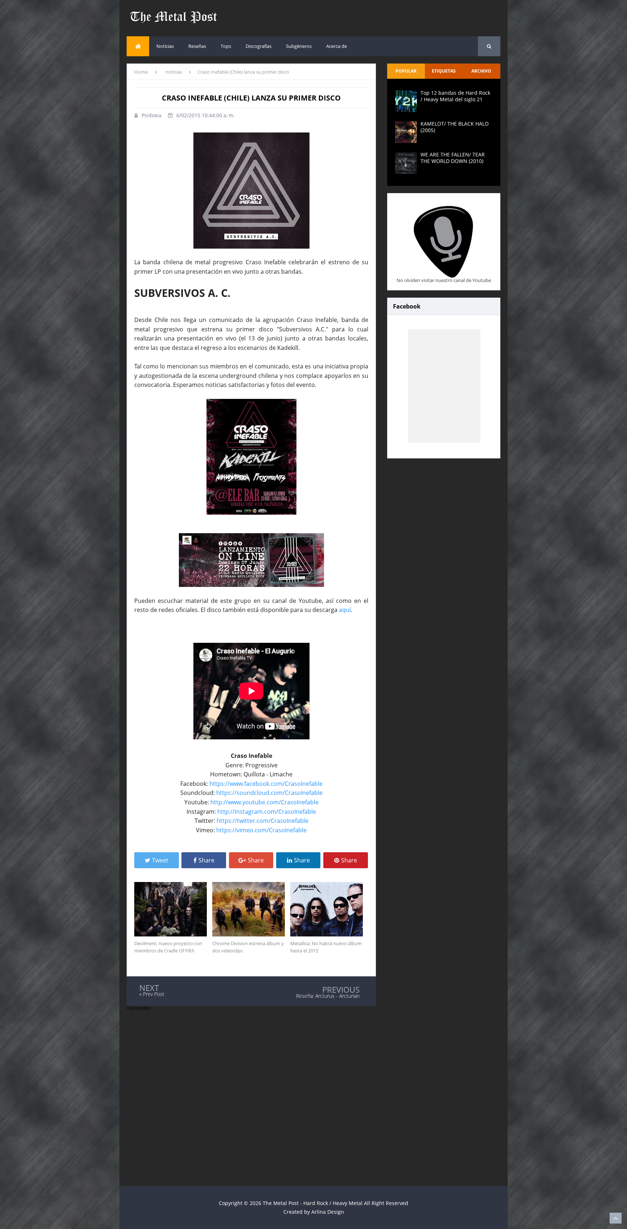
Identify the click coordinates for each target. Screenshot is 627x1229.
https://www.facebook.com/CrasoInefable (266, 784)
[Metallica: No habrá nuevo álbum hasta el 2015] (329, 909)
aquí (345, 610)
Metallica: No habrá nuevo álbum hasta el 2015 (326, 947)
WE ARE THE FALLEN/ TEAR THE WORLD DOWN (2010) (453, 157)
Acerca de (336, 46)
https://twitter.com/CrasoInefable (262, 821)
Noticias (165, 46)
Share (206, 860)
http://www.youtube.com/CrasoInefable (264, 802)
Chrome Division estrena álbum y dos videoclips (248, 947)
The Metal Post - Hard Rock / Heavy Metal (312, 1203)
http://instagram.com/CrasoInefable (266, 812)
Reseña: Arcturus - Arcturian (328, 995)
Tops (226, 46)
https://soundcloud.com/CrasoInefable (269, 793)
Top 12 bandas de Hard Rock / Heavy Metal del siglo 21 (455, 96)
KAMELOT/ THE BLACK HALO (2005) (455, 127)
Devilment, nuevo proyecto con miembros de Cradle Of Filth (168, 947)
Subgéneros (299, 46)
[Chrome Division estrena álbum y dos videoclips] (251, 909)
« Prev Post (151, 994)
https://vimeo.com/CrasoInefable (261, 830)
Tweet (160, 860)
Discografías (258, 46)
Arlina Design (327, 1211)
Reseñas (197, 46)
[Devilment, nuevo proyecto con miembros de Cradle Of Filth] (173, 909)
